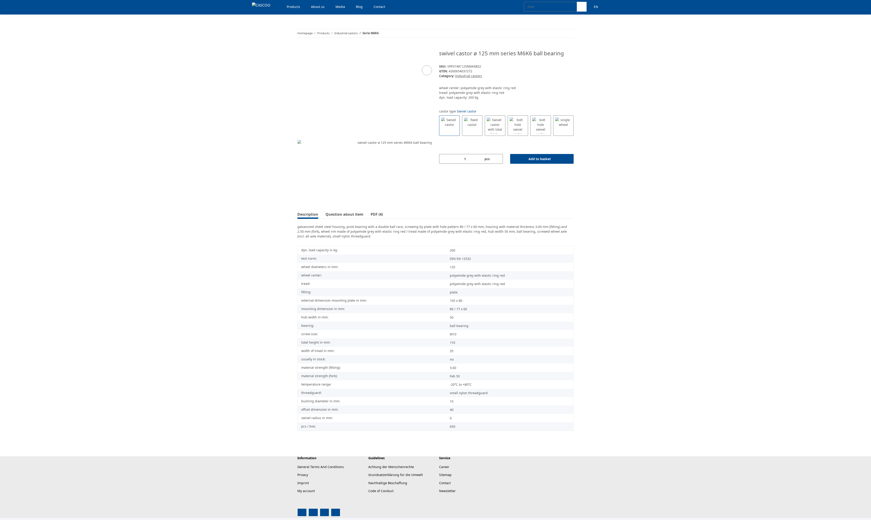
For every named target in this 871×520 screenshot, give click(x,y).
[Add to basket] (301, 47)
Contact (445, 483)
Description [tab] (307, 214)
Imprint (303, 483)
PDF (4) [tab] (377, 214)
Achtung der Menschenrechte (391, 467)
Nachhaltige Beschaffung (387, 483)
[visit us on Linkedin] (335, 512)
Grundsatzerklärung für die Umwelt (395, 475)
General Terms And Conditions (320, 467)
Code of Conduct (381, 491)
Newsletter (447, 491)
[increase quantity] (498, 159)
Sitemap (445, 475)
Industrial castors (468, 76)
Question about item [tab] (344, 214)
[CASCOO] (261, 5)
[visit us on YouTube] (313, 512)
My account (306, 491)
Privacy (302, 475)
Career (444, 467)
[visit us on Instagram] (324, 512)
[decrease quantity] (444, 159)
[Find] (582, 7)
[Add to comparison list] (427, 70)
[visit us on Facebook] (302, 512)
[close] (427, 55)
